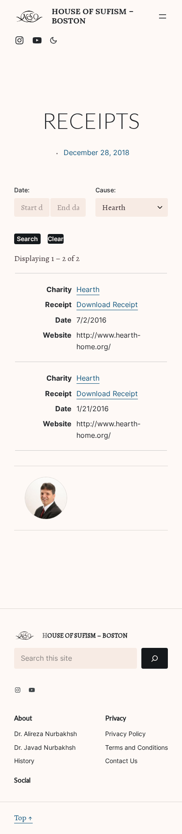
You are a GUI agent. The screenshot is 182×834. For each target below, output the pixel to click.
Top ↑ (23, 817)
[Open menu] (162, 16)
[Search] (154, 658)
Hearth (87, 289)
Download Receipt (107, 304)
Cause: (105, 190)
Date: (22, 190)
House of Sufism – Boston (92, 16)
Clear (56, 238)
